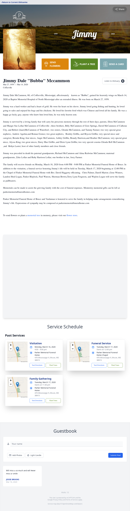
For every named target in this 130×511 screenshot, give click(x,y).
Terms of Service (72, 500)
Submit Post (115, 455)
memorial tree (33, 215)
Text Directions (37, 365)
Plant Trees (53, 365)
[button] (17, 349)
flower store (72, 215)
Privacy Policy (58, 500)
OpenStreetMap (67, 504)
